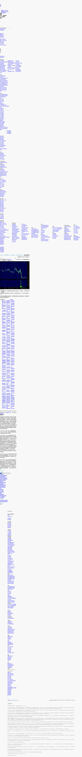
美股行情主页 (10, 636)
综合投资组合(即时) (4, 500)
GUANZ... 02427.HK (8, 367)
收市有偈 (9, 676)
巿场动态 (9, 651)
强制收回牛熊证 (11, 633)
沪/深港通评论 (10, 613)
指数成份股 (10, 547)
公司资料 (2, 497)
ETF (8, 554)
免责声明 (2, 413)
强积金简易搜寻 (11, 665)
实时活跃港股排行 (11, 542)
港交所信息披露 (11, 606)
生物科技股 (10, 553)
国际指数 (9, 539)
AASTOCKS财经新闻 (12, 604)
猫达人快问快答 (11, 674)
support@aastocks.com (15, 700)
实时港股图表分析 (11, 577)
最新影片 (9, 672)
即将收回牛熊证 (11, 630)
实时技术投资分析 (3, 479)
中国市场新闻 (10, 607)
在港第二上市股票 (11, 552)
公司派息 (9, 557)
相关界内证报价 (11, 583)
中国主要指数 (10, 540)
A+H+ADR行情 (11, 568)
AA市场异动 (2, 496)
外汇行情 (9, 648)
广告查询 (9, 533)
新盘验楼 (9, 692)
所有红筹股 (10, 549)
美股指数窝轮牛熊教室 (12, 687)
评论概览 (9, 611)
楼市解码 (9, 694)
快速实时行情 (10, 575)
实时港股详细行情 (11, 576)
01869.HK (9, 259)
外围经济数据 (10, 643)
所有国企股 (10, 548)
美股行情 (9, 637)
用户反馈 (9, 526)
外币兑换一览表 (11, 652)
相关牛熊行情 (2, 487)
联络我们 (9, 527)
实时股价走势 (10, 589)
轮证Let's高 (10, 686)
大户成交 (2, 490)
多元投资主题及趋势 (12, 680)
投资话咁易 (10, 681)
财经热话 (9, 684)
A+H (8, 565)
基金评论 (9, 614)
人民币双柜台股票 (11, 545)
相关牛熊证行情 (11, 582)
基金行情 (9, 657)
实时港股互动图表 (11, 578)
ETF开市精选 (10, 679)
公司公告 (9, 555)
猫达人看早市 (10, 673)
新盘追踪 (9, 693)
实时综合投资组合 (3, 477)
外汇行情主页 (10, 646)
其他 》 (11, 299)
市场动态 (9, 638)
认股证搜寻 (10, 621)
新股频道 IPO (10, 563)
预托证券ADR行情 (11, 566)
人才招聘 (9, 532)
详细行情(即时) (3, 480)
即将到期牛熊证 (11, 631)
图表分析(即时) (3, 482)
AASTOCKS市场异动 (12, 598)
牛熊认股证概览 (11, 618)
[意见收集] (40, 2)
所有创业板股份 (11, 550)
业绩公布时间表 (11, 561)
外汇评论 (9, 615)
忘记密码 (9, 525)
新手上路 (9, 412)
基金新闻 (9, 658)
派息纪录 (2, 481)
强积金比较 (10, 666)
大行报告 (9, 560)
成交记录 (2, 489)
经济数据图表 (10, 571)
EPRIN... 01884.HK (13, 359)
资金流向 (9, 593)
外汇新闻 (9, 649)
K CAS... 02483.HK (13, 367)
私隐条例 (9, 535)
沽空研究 (9, 556)
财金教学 (9, 519)
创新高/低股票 (10, 543)
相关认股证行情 (11, 581)
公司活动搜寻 (10, 562)
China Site (10, 516)
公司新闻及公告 (11, 597)
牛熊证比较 (10, 628)
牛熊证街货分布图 (11, 629)
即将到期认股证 (11, 623)
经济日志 (9, 569)
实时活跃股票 (2, 476)
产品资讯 (9, 518)
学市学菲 (9, 678)
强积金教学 (10, 667)
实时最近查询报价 (3, 475)
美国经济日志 (10, 644)
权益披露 (2, 494)
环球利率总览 (10, 572)
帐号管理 (9, 524)
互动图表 (2, 483)
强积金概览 (10, 663)
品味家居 (9, 691)
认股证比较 (10, 622)
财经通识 (9, 690)
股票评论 (9, 612)
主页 (8, 515)
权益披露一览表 (11, 564)
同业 (1, 493)
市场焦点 (9, 685)
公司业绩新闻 (10, 558)
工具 (8, 660)
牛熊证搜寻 (10, 627)
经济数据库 (10, 570)
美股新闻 (9, 642)
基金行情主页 (10, 656)
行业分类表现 (10, 546)
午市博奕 (9, 677)
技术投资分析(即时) (4, 501)
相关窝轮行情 (2, 486)
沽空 (1, 488)
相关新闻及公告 (3, 495)
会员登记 (9, 522)
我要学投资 (10, 688)
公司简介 (9, 530)
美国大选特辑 (10, 683)
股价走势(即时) (3, 484)
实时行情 (2, 474)
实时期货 (9, 541)
